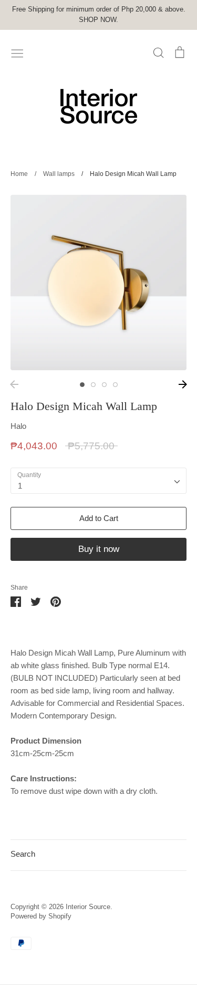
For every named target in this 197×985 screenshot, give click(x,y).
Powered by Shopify (41, 916)
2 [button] (93, 384)
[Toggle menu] (17, 52)
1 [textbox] (20, 485)
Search (23, 853)
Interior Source (88, 907)
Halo (18, 426)
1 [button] (82, 384)
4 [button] (115, 384)
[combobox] (98, 481)
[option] (98, 282)
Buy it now (98, 549)
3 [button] (104, 384)
